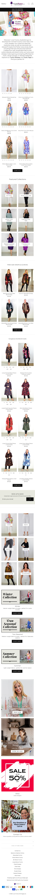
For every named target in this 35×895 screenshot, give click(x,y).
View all (17, 170)
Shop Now (17, 613)
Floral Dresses (17, 864)
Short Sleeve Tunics (17, 857)
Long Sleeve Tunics (17, 862)
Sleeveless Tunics (17, 855)
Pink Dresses (17, 868)
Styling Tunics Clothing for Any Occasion (17, 880)
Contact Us (17, 850)
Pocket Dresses (17, 873)
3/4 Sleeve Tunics (17, 859)
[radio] (2, 93)
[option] (17, 10)
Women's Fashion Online (17, 853)
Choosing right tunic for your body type (17, 877)
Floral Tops (17, 866)
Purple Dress (17, 871)
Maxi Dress (17, 875)
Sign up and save (17, 845)
